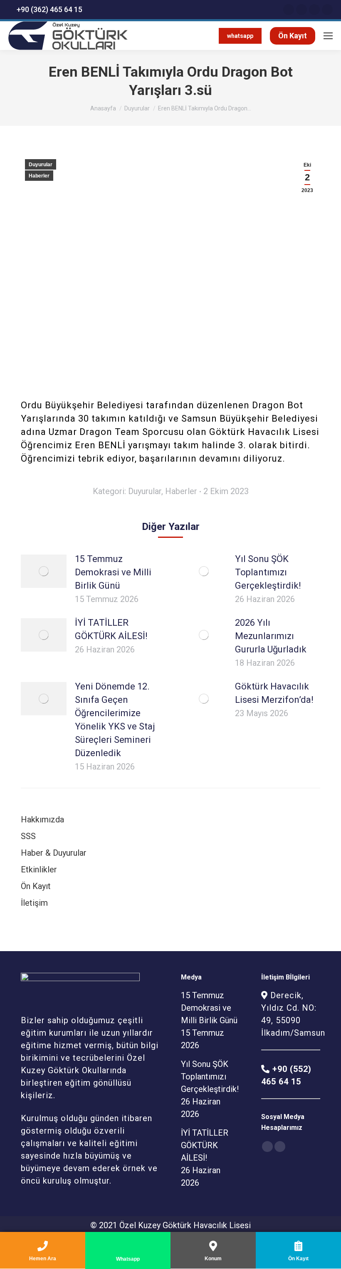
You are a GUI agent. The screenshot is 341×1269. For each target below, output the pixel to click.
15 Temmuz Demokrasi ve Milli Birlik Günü (113, 572)
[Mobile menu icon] (328, 35)
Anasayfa (103, 108)
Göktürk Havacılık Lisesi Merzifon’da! (274, 693)
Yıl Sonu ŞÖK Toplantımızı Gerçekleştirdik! (268, 572)
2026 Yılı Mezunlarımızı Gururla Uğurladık (270, 635)
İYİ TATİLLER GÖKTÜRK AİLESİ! (111, 629)
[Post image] (44, 571)
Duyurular (137, 108)
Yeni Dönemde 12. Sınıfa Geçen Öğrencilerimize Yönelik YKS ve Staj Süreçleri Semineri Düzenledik (115, 719)
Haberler (39, 176)
